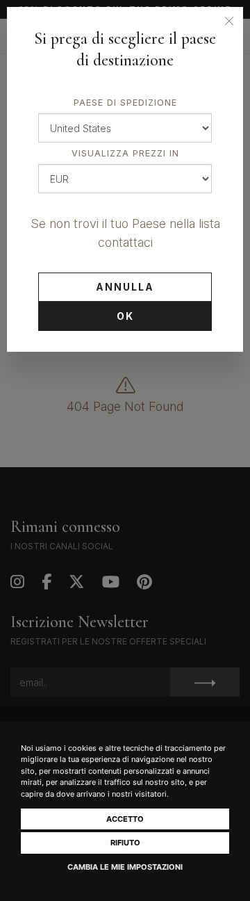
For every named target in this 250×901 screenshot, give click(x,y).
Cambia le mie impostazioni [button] (125, 867)
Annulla (125, 287)
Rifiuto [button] (125, 842)
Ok (125, 316)
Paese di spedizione (125, 102)
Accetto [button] (125, 819)
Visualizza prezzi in (125, 153)
